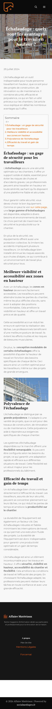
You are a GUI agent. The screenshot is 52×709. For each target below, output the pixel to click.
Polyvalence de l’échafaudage (23, 138)
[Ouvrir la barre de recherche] (36, 7)
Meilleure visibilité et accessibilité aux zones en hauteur (24, 134)
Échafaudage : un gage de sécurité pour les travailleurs (25, 127)
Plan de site (26, 643)
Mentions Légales (26, 647)
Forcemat (26, 654)
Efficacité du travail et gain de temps (23, 144)
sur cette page (39, 207)
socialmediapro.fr (26, 704)
